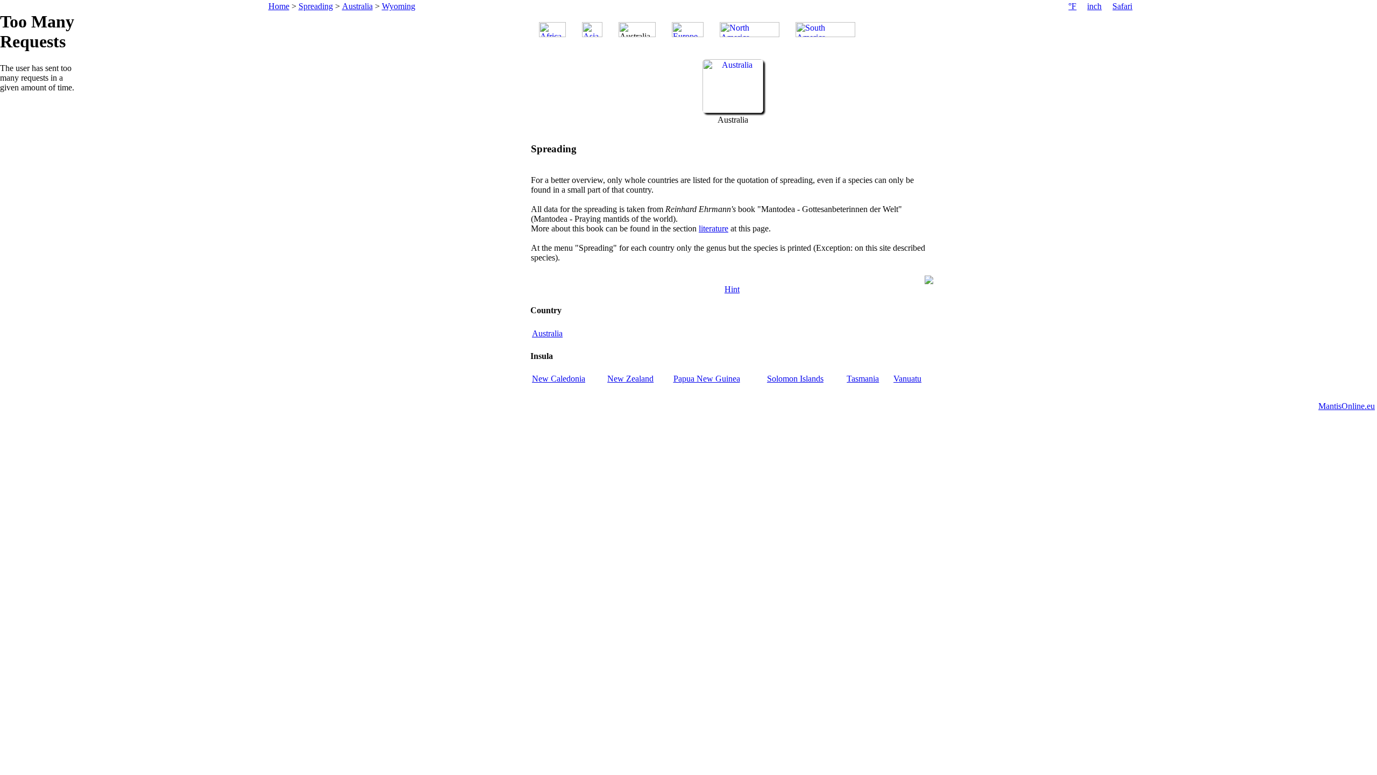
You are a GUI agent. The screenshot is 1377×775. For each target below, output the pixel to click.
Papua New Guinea (706, 378)
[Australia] (732, 110)
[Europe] (688, 29)
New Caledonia (558, 378)
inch (1094, 6)
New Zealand (630, 378)
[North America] (749, 29)
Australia (357, 6)
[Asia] (592, 29)
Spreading (316, 6)
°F (1072, 6)
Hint (732, 289)
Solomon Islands (795, 378)
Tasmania (863, 378)
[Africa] (552, 29)
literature (713, 228)
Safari (1122, 6)
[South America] (825, 29)
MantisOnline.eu (1346, 406)
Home (278, 6)
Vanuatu (907, 378)
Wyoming (398, 6)
